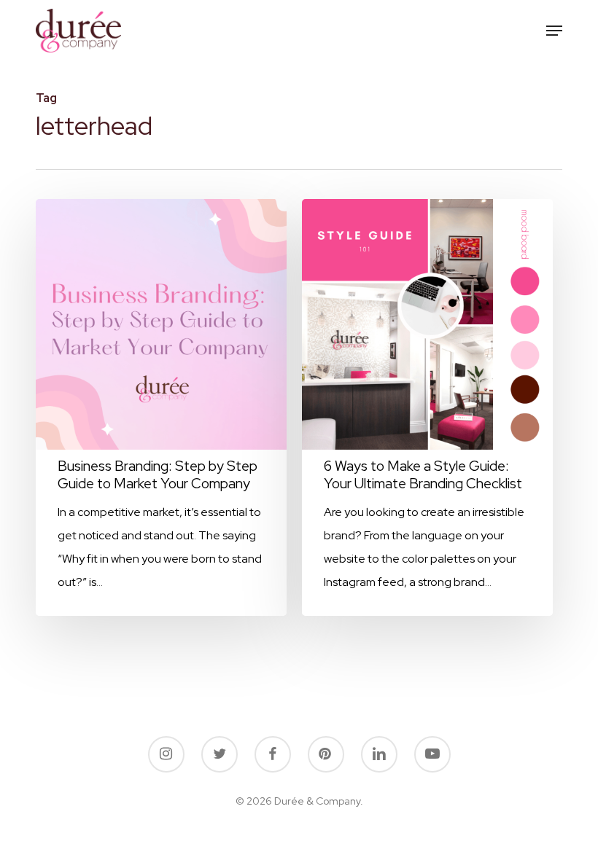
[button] (554, 30)
